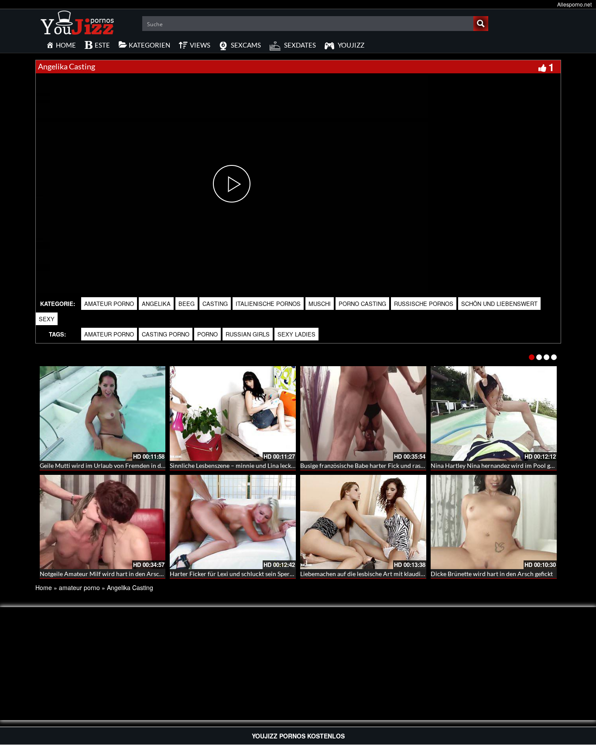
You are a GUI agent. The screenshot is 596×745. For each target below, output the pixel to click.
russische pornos (423, 303)
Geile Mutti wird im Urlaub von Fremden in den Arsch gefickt (122, 465)
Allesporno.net (574, 4)
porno (207, 334)
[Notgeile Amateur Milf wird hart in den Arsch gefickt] (103, 522)
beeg (186, 303)
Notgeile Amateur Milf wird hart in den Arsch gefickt (111, 573)
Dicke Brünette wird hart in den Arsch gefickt (492, 573)
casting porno (165, 334)
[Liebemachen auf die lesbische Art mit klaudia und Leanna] (363, 522)
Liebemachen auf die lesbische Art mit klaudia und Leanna (378, 573)
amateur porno (109, 303)
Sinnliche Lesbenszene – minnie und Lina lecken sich (240, 465)
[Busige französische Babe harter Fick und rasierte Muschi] (363, 413)
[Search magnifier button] (480, 23)
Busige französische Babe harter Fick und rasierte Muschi (377, 465)
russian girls (248, 334)
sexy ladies (296, 334)
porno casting (362, 303)
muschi (319, 303)
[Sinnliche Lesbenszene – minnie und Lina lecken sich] (233, 413)
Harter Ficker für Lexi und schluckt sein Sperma (234, 573)
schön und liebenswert (499, 303)
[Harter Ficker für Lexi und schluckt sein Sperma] (233, 522)
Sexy (47, 319)
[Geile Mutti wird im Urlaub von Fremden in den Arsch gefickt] (103, 413)
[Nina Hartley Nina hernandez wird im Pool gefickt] (494, 413)
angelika (156, 303)
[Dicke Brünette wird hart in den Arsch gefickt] (494, 522)
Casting (215, 303)
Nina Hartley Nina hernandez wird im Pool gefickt (498, 465)
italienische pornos (268, 303)
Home (43, 587)
